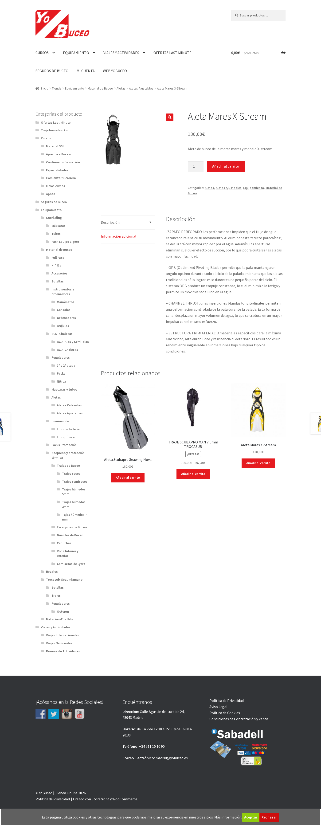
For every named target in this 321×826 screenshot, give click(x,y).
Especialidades (57, 170)
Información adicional (118, 236)
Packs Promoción (64, 445)
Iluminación (60, 421)
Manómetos (65, 302)
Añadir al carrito (225, 166)
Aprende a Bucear (58, 154)
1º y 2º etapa (66, 365)
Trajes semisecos (74, 481)
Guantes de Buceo (70, 535)
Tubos (56, 233)
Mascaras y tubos (64, 389)
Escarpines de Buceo (72, 527)
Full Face (57, 257)
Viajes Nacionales (59, 643)
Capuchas (64, 543)
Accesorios (59, 273)
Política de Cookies (224, 712)
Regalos (52, 571)
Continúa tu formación (63, 162)
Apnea (50, 194)
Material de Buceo (100, 88)
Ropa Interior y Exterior (67, 553)
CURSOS (42, 52)
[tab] (128, 223)
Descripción (110, 222)
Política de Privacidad (226, 700)
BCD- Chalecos (62, 334)
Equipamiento (74, 88)
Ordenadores (66, 318)
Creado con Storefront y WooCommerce (105, 799)
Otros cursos (55, 186)
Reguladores (60, 357)
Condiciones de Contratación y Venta (238, 718)
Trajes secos (71, 473)
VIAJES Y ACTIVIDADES (121, 52)
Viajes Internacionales (62, 635)
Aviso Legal (218, 706)
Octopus (63, 611)
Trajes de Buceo (68, 465)
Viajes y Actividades (55, 627)
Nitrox (61, 381)
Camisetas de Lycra (71, 564)
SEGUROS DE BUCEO (51, 70)
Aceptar (250, 817)
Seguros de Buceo (54, 202)
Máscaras (58, 225)
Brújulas (63, 326)
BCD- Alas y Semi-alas (73, 342)
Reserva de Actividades (63, 651)
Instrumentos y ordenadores (62, 291)
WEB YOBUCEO (115, 70)
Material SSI (55, 146)
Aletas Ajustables (141, 88)
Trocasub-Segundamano (64, 579)
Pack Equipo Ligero (65, 241)
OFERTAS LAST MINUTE (172, 52)
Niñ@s (56, 265)
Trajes (56, 595)
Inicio (44, 88)
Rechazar (269, 817)
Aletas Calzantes (69, 405)
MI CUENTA (86, 70)
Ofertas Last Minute (55, 122)
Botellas (57, 281)
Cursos (46, 138)
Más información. (228, 817)
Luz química (66, 437)
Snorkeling (54, 217)
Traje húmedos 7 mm (56, 130)
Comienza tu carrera (61, 178)
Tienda (56, 88)
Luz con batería (68, 429)
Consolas (63, 310)
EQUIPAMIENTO (76, 52)
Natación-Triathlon (60, 619)
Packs (61, 373)
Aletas (121, 88)
